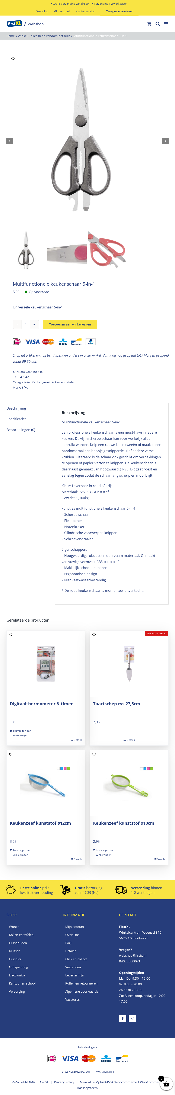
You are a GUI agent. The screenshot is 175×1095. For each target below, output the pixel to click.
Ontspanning (18, 967)
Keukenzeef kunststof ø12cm (40, 823)
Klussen (14, 951)
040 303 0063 (129, 961)
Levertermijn (74, 975)
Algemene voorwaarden (82, 991)
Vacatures (72, 999)
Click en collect (76, 959)
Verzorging (17, 991)
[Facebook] (122, 1018)
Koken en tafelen (63, 382)
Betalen (70, 951)
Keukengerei (41, 382)
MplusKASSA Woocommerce (116, 1082)
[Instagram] (132, 1018)
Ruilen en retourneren (81, 983)
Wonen (14, 926)
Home (10, 36)
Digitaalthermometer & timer (41, 704)
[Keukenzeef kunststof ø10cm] (129, 783)
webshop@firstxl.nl (133, 955)
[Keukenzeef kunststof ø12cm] (46, 783)
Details (78, 740)
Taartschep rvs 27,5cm (116, 704)
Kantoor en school (22, 983)
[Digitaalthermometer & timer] (46, 664)
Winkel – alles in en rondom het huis (44, 36)
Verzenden (73, 967)
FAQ (68, 943)
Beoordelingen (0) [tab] (21, 429)
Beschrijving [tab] (16, 408)
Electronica (17, 975)
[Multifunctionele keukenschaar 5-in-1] (87, 140)
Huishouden (18, 943)
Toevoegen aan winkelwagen (70, 324)
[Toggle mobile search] (158, 23)
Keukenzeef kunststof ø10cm (123, 823)
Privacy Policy (64, 1082)
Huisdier (15, 959)
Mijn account (74, 926)
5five (25, 388)
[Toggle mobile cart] (149, 23)
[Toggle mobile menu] (166, 23)
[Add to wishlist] (13, 59)
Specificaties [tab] (16, 419)
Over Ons (72, 935)
